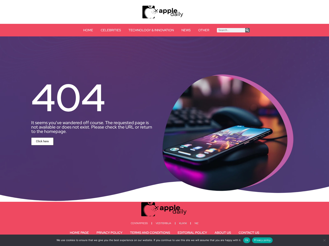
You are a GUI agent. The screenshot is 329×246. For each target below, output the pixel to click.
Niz (196, 223)
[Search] (247, 30)
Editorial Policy (192, 233)
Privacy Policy (109, 233)
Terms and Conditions (150, 233)
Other (203, 30)
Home (88, 30)
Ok (246, 240)
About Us (223, 233)
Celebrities (111, 30)
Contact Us (249, 233)
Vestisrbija (163, 223)
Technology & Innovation (151, 30)
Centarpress (139, 223)
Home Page (79, 233)
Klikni (183, 223)
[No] (324, 240)
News (186, 30)
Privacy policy (262, 240)
